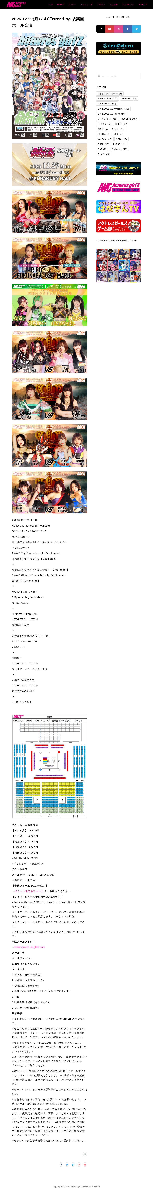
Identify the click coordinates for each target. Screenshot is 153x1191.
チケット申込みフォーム (29, 891)
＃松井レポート (107, 118)
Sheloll (118, 129)
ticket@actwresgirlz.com (29, 947)
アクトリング (128, 4)
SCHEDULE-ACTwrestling (113, 108)
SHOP (103, 144)
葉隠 (118, 134)
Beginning (119, 149)
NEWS (60, 4)
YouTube (105, 139)
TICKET (121, 124)
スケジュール (86, 4)
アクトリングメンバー (110, 93)
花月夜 (103, 129)
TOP (50, 4)
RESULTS (129, 118)
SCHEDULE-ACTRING (111, 114)
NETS (121, 139)
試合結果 (114, 4)
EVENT (119, 144)
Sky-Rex (104, 134)
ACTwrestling (108, 98)
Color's (104, 154)
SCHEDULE (107, 103)
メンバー (72, 4)
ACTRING (129, 98)
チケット (101, 4)
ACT (102, 149)
